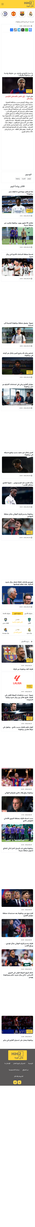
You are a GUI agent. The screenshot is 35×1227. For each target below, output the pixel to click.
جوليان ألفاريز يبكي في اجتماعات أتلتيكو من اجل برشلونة (17, 385)
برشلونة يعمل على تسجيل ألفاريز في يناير (18, 1040)
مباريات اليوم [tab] (17, 613)
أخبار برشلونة (20, 21)
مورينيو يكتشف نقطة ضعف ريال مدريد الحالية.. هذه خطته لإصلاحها (19, 583)
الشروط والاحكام (18, 1076)
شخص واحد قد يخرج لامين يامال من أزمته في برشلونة (18, 354)
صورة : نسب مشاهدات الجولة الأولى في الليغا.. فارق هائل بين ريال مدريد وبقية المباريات (19, 697)
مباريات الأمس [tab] (28, 613)
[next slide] (2, 14)
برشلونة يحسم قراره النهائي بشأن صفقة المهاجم (18, 515)
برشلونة (18, 178)
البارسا (23, 178)
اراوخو (29, 178)
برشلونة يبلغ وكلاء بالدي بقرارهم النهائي (19, 793)
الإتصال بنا (7, 1063)
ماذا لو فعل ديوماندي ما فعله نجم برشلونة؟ (21, 193)
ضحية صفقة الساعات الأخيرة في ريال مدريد (19, 255)
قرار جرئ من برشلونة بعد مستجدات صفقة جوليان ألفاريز (18, 914)
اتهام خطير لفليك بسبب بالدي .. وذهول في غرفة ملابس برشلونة (18, 728)
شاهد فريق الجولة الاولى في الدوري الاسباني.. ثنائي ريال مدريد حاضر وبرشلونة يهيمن (18, 975)
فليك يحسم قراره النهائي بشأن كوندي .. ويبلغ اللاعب (19, 945)
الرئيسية (32, 21)
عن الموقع (25, 1070)
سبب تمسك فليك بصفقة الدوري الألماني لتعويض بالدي (18, 819)
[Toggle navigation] (2, 4)
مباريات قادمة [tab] (6, 613)
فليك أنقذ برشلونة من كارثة (23, 669)
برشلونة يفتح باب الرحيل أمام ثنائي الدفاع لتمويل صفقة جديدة (18, 849)
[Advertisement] (17, 52)
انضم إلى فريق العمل (19, 1063)
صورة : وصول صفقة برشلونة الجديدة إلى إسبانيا (18, 324)
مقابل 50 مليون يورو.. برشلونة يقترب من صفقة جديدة (18, 224)
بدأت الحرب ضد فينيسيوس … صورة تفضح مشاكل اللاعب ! (18, 484)
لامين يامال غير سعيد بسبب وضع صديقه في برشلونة (18, 454)
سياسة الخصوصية (14, 1070)
